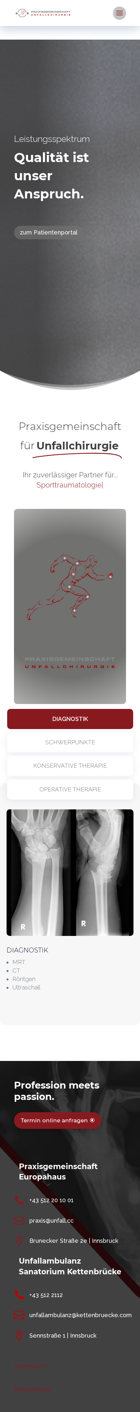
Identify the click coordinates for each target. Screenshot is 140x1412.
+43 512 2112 (46, 1295)
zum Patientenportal (48, 232)
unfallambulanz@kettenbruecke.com (80, 1315)
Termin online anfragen (54, 1120)
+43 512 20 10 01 (51, 1200)
